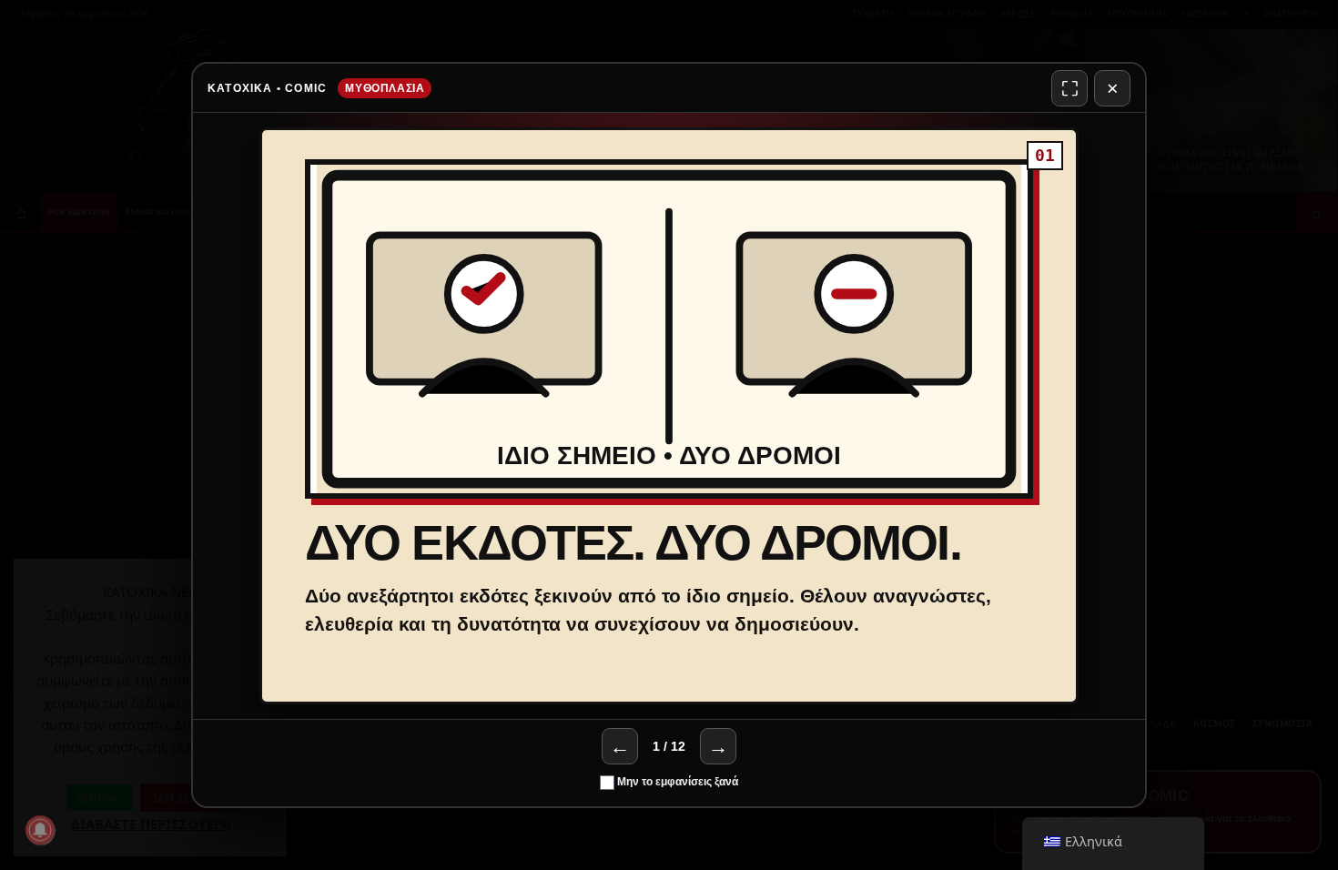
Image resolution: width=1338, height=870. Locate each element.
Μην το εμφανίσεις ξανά (676, 781)
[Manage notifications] (40, 830)
